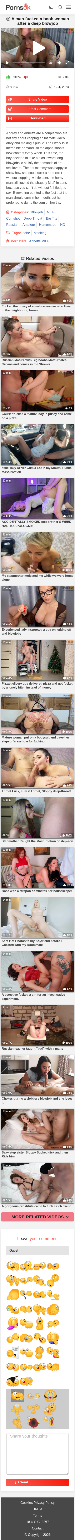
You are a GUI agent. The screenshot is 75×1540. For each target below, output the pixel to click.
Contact (37, 1528)
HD (62, 224)
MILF (50, 212)
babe (26, 233)
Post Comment (40, 109)
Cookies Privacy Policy (37, 1502)
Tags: (16, 233)
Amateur (28, 224)
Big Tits (51, 218)
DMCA (37, 1509)
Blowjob (37, 212)
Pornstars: (19, 241)
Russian (12, 224)
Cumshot (13, 218)
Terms (37, 1515)
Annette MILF (39, 241)
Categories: (20, 212)
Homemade (47, 224)
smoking (40, 233)
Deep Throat (33, 218)
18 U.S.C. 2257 (37, 1522)
